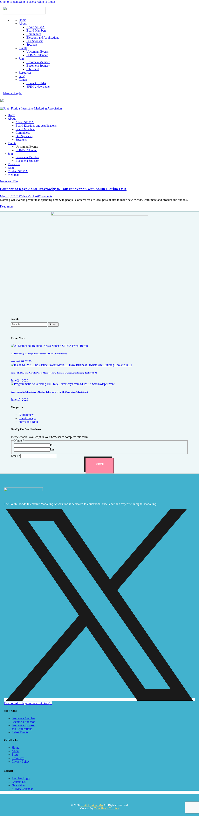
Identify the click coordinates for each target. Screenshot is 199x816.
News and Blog (9, 181)
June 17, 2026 (19, 399)
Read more (6, 206)
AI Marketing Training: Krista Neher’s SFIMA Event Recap (39, 353)
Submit (100, 463)
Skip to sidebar (28, 1)
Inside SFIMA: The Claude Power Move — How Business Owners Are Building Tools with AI (54, 373)
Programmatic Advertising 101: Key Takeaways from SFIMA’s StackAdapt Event (49, 392)
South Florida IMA (91, 805)
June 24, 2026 (19, 380)
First (52, 445)
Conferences (26, 414)
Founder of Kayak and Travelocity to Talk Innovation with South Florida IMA (63, 189)
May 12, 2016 (8, 196)
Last (52, 449)
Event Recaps (27, 418)
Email (15, 455)
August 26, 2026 (21, 361)
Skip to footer (46, 1)
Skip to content (9, 1)
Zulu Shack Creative (106, 808)
